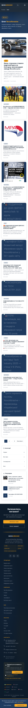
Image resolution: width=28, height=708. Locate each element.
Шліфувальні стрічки (8, 583)
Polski (20, 689)
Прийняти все (20, 705)
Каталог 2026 (7, 630)
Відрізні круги (7, 563)
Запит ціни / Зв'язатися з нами (14, 678)
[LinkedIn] (14, 555)
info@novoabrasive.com (11, 649)
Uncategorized (14, 461)
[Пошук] (17, 5)
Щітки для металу (8, 575)
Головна (3, 9)
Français (14, 687)
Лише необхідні (7, 705)
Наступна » (20, 441)
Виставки (14, 457)
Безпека (6, 623)
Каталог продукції (14, 526)
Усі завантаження (8, 633)
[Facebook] (10, 555)
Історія (5, 592)
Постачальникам (8, 613)
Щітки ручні (6, 578)
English (15, 684)
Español (7, 689)
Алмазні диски (7, 570)
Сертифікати (7, 597)
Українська (7, 684)
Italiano (13, 689)
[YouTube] (17, 555)
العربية (6, 692)
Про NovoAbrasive (8, 590)
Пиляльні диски (7, 573)
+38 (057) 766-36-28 (10, 646)
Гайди (5, 620)
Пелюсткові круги (8, 568)
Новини (14, 452)
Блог (14, 466)
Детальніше (20, 702)
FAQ (5, 628)
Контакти (7, 637)
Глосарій (6, 625)
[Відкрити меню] (24, 5)
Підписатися (18, 672)
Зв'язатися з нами (14, 521)
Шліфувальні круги (8, 565)
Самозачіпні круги (8, 580)
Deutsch (7, 687)
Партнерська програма (9, 608)
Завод (5, 595)
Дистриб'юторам (8, 610)
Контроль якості (8, 600)
